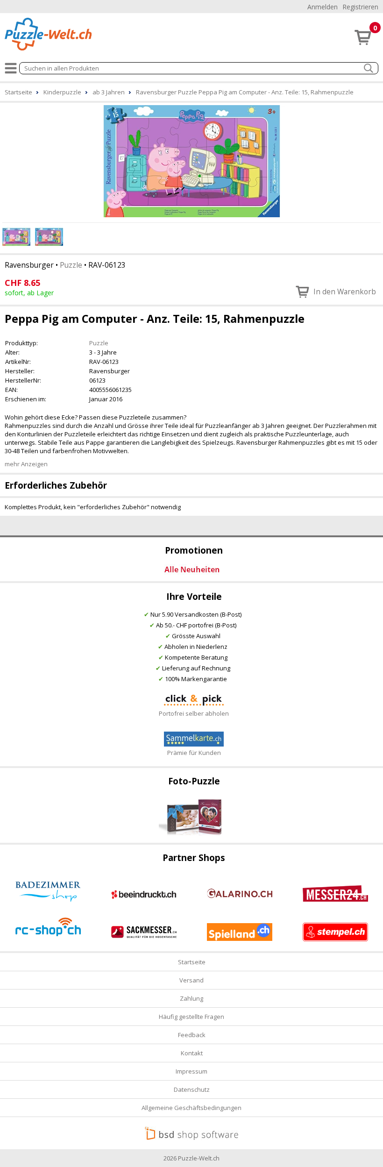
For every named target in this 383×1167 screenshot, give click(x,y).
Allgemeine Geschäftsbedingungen (191, 1107)
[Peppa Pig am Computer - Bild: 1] (191, 161)
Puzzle (71, 265)
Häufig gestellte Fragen (191, 1016)
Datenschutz (192, 1089)
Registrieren (360, 6)
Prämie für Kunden (194, 752)
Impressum (191, 1071)
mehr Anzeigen (26, 464)
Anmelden (322, 6)
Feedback (192, 1035)
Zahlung (191, 998)
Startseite (192, 962)
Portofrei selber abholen (194, 713)
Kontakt (192, 1053)
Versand (191, 980)
